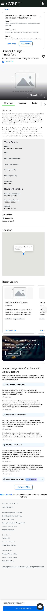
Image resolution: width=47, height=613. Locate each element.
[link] (18, 293)
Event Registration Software (12, 516)
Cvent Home (6, 535)
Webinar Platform (8, 529)
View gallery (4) (36, 95)
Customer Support (8, 542)
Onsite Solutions (7, 507)
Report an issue (6, 494)
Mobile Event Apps (8, 519)
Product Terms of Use (9, 554)
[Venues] (42, 3)
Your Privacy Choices (9, 545)
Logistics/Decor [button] (18, 319)
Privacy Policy (7, 550)
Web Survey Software (9, 526)
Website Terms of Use (9, 557)
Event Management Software (12, 512)
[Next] (44, 103)
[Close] (40, 16)
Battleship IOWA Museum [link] (16, 302)
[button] (23, 254)
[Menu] (2, 3)
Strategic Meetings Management (13, 523)
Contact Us (6, 538)
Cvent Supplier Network (10, 504)
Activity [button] (8, 319)
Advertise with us (8, 561)
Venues (6, 9)
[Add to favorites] (43, 56)
